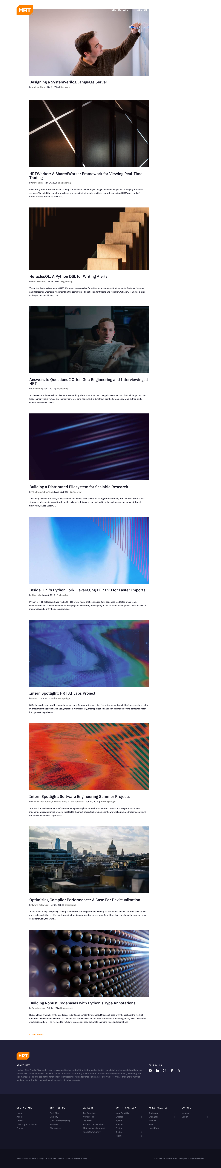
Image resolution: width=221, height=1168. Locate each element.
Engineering (65, 182)
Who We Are (120, 9)
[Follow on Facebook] (172, 1071)
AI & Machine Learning (94, 1128)
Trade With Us (145, 9)
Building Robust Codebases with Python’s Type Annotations (82, 1003)
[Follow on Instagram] (165, 1071)
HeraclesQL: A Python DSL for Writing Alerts (68, 276)
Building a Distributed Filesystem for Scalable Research (78, 486)
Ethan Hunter (38, 281)
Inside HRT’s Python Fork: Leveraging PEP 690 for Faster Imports (87, 590)
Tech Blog (169, 9)
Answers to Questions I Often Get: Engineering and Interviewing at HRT (88, 381)
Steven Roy (37, 182)
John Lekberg (38, 1008)
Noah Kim (36, 595)
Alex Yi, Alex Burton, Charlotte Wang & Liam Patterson (58, 801)
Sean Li (35, 698)
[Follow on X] (179, 1071)
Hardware (65, 87)
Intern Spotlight (63, 698)
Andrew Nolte (38, 87)
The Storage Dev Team (43, 492)
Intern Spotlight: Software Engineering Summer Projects (79, 796)
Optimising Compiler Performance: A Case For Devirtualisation (84, 899)
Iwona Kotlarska (40, 905)
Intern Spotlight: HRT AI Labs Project (62, 693)
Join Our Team (193, 9)
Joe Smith (37, 388)
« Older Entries (36, 1034)
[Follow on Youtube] (150, 1071)
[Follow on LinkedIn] (157, 1071)
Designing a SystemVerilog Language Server (68, 82)
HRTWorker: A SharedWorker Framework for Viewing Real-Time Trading (86, 175)
